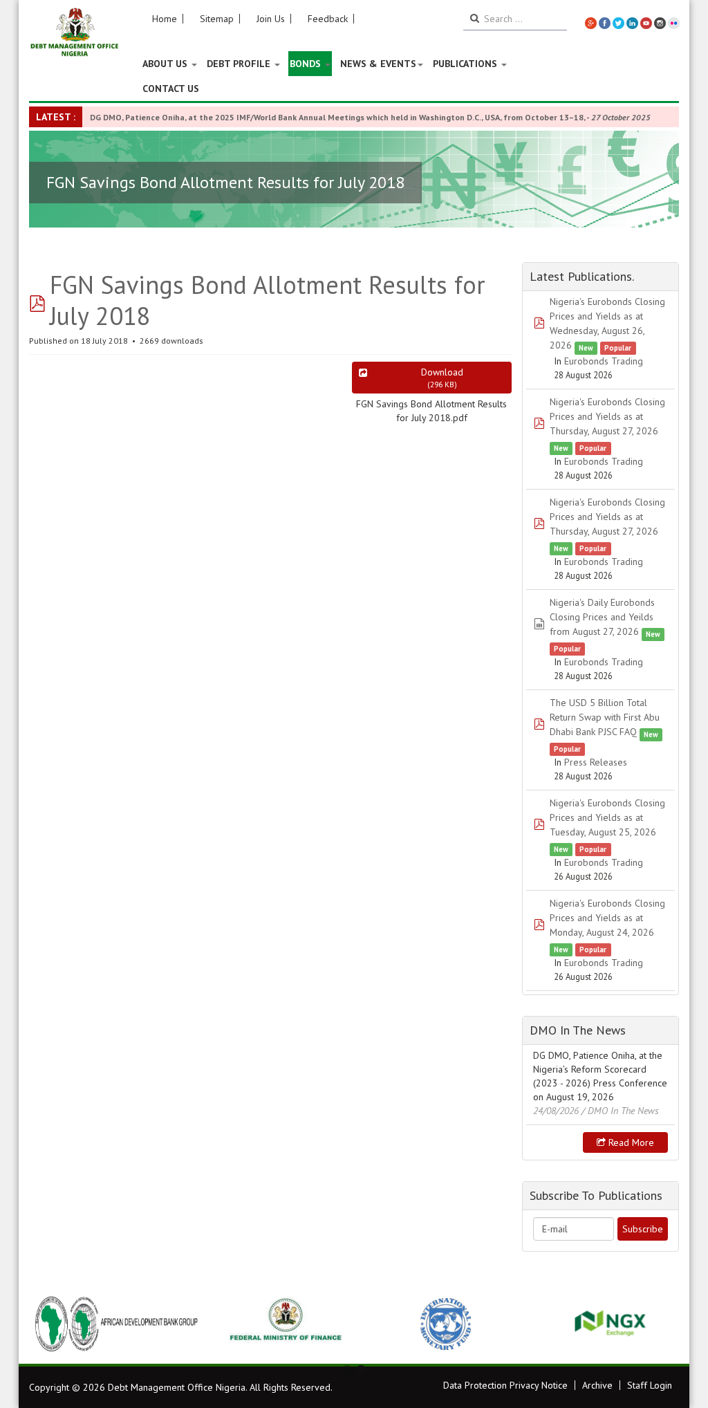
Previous (47, 1324)
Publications (466, 63)
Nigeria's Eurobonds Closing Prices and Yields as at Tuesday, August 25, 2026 (607, 817)
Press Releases (595, 762)
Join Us (271, 19)
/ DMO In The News (620, 1110)
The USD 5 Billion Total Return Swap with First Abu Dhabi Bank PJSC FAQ (605, 717)
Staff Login (649, 1385)
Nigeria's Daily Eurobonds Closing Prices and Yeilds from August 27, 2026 (602, 617)
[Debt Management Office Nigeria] (74, 33)
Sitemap (217, 19)
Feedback (328, 19)
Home (164, 19)
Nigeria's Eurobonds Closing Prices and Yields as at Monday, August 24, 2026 (607, 917)
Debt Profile (240, 63)
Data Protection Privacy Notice (505, 1385)
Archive (597, 1385)
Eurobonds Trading (603, 361)
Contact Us (170, 88)
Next (661, 1324)
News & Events (378, 63)
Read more (630, 1142)
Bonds (307, 63)
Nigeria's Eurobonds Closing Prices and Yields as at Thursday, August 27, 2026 (607, 416)
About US (166, 63)
